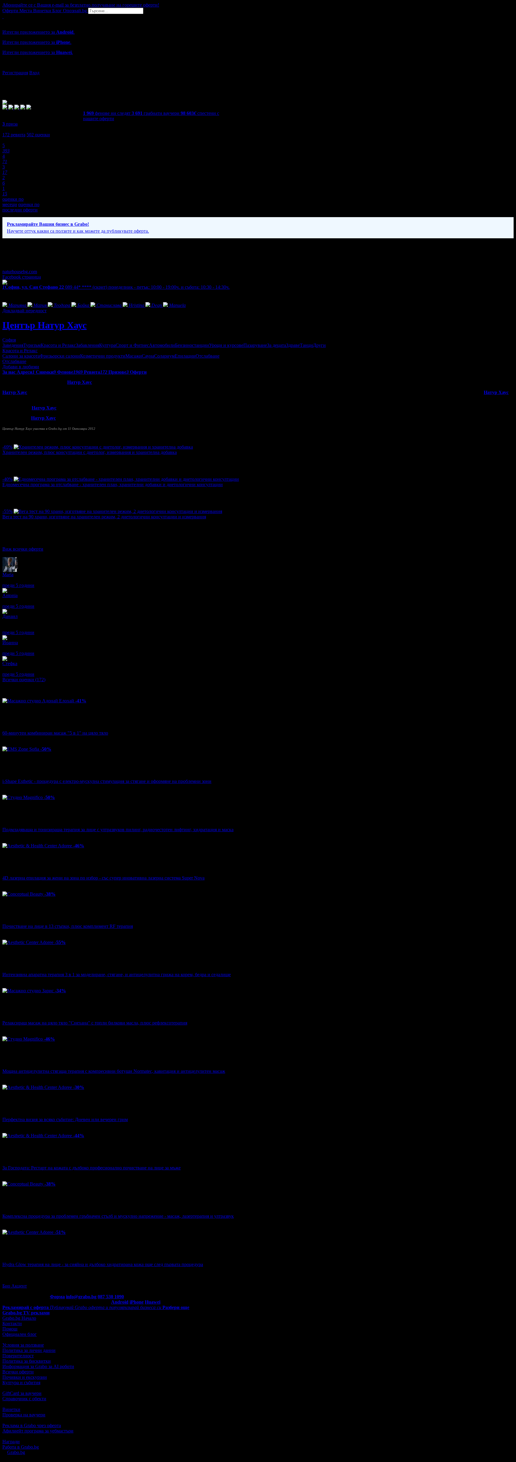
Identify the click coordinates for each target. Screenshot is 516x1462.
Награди (11, 1441)
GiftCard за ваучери (22, 1393)
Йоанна (10, 642)
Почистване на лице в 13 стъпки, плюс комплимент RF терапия (67, 926)
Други (319, 345)
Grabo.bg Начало (19, 1318)
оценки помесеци (13, 202)
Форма (57, 1296)
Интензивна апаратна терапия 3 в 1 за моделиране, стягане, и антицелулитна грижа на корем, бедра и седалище (116, 974)
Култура (107, 345)
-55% (7, 511)
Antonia (10, 595)
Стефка (9, 663)
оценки (38, 134)
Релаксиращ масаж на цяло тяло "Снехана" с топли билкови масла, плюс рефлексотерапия (94, 1022)
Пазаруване (255, 345)
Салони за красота (21, 355)
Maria (7, 574)
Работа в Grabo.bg (20, 1446)
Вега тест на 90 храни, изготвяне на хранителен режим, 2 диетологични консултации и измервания (104, 516)
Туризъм (32, 345)
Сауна (148, 355)
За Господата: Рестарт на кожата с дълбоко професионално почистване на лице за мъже (91, 1167)
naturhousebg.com (19, 271)
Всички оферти (18, 1371)
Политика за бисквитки (26, 1361)
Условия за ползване (23, 1344)
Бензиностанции (192, 345)
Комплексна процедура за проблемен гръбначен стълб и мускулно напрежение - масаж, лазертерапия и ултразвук (118, 1216)
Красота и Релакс (58, 345)
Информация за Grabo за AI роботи (38, 1366)
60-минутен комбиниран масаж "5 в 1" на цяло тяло (55, 732)
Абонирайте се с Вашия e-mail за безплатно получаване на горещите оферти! (80, 4)
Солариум (164, 355)
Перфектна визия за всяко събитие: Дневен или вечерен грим (65, 1119)
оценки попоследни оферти (20, 207)
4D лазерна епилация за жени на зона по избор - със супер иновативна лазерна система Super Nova (103, 877)
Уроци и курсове (226, 345)
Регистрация (15, 72)
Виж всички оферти (22, 548)
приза (10, 123)
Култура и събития (21, 1382)
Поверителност (18, 1355)
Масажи (133, 355)
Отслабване (207, 355)
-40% (7, 479)
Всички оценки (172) (23, 679)
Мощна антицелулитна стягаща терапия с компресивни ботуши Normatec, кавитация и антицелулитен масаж (113, 1071)
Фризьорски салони (60, 355)
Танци (306, 345)
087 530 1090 (111, 1296)
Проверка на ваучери (23, 1414)
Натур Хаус (79, 382)
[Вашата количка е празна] (3, 16)
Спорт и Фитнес (132, 345)
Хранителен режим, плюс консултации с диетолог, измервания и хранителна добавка (89, 452)
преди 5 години (18, 585)
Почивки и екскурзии (24, 1377)
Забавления (87, 345)
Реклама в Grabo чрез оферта (31, 1425)
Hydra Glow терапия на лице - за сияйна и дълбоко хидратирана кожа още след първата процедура (102, 1264)
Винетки (11, 1409)
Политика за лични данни (29, 1350)
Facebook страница (21, 276)
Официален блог (19, 1334)
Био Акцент (14, 1285)
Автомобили (162, 345)
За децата (276, 345)
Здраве (293, 345)
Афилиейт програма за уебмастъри (37, 1430)
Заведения (12, 345)
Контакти (12, 1323)
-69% (7, 446)
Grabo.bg (16, 1452)
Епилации (185, 355)
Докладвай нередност (24, 310)
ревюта (13, 134)
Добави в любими (20, 366)
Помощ (9, 1328)
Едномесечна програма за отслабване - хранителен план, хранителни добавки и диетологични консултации (112, 484)
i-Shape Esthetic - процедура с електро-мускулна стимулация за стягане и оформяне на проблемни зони (106, 781)
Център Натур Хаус (44, 325)
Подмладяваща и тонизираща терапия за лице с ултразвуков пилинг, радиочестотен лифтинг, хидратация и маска (118, 829)
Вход (34, 72)
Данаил (10, 616)
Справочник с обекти (24, 1398)
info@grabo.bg (81, 1296)
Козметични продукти (102, 355)
